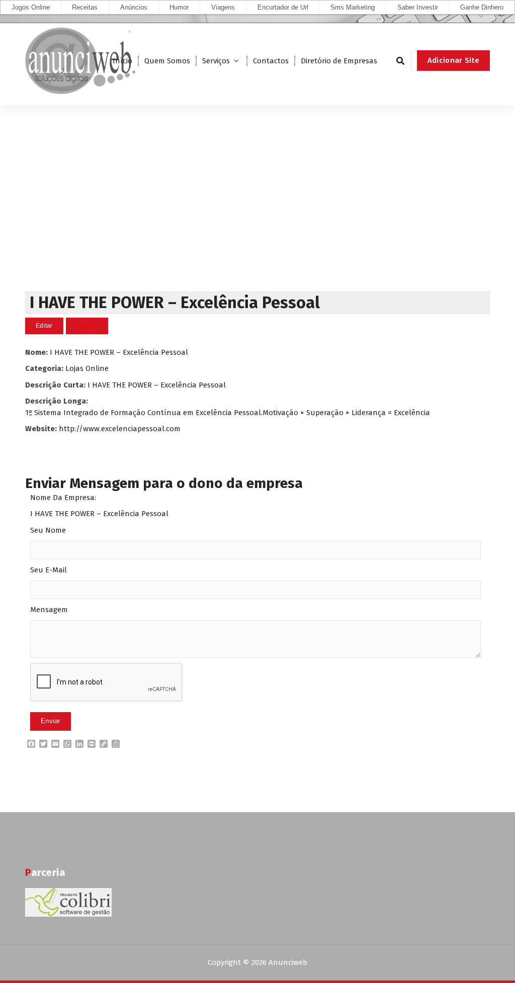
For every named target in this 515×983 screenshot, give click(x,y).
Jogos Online (31, 7)
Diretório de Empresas (339, 60)
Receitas (85, 7)
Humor (179, 7)
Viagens (223, 7)
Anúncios (133, 7)
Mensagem (49, 609)
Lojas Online (87, 368)
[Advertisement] (257, 216)
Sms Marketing (352, 7)
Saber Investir (417, 7)
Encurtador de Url (283, 7)
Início (122, 60)
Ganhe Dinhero (481, 7)
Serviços (216, 60)
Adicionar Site (453, 60)
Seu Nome (48, 530)
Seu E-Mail (48, 569)
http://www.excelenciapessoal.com (120, 428)
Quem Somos (167, 60)
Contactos (271, 60)
